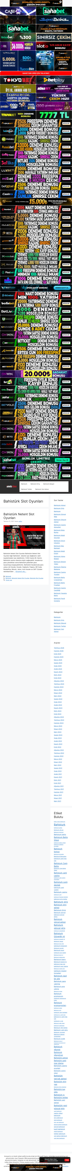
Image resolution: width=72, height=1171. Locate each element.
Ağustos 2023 (59, 717)
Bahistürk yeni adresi (59, 1101)
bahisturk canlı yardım (59, 889)
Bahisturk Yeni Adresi (42, 489)
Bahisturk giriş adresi (60, 906)
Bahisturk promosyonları (60, 1004)
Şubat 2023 (58, 735)
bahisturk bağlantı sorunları (58, 845)
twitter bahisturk (59, 1134)
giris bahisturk (58, 1118)
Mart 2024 (57, 696)
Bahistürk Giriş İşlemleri (60, 1087)
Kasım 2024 (58, 672)
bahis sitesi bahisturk (59, 821)
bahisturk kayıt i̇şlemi (60, 952)
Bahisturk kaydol (58, 948)
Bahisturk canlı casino (60, 874)
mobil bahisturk (58, 1131)
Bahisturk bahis (60, 835)
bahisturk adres (58, 827)
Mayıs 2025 (58, 660)
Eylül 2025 (57, 654)
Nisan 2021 (58, 798)
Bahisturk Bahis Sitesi (61, 838)
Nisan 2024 (58, 693)
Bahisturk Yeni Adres (60, 1028)
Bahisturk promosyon (58, 995)
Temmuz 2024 (59, 684)
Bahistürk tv (59, 1095)
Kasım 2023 (58, 708)
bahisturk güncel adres (59, 916)
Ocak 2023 (58, 738)
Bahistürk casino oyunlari (60, 1067)
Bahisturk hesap (58, 941)
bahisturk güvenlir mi (59, 939)
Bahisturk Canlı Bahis (60, 864)
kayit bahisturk (59, 1129)
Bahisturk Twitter (26, 489)
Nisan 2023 (58, 729)
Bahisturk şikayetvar (58, 1053)
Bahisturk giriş (61, 902)
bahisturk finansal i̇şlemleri (61, 897)
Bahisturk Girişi (60, 910)
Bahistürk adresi (61, 1058)
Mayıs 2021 (58, 795)
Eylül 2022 (57, 747)
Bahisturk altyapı (58, 830)
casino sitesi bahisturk (58, 1114)
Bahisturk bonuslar (59, 854)
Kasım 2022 (58, 744)
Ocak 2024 (58, 702)
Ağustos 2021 (59, 786)
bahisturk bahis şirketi (60, 842)
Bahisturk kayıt (59, 950)
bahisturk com (57, 894)
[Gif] (36, 201)
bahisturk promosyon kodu (60, 999)
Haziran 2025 (58, 657)
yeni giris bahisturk (59, 1138)
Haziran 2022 (58, 756)
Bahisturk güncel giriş (59, 926)
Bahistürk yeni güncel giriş (60, 1107)
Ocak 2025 (58, 666)
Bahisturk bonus (58, 850)
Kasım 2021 (58, 777)
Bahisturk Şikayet (48, 484)
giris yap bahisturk (59, 1122)
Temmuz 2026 (59, 648)
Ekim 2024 (57, 675)
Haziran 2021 (58, 792)
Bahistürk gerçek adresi (60, 1077)
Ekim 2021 (57, 780)
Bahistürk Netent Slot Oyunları (20, 578)
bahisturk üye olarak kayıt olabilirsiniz (59, 1043)
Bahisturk (24, 484)
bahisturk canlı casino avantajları (59, 878)
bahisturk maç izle (59, 964)
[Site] (36, 123)
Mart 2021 (57, 801)
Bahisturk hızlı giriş (59, 943)
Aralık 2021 (58, 774)
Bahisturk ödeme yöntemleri (59, 1035)
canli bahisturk (58, 1111)
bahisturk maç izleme (61, 966)
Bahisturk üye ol (58, 1041)
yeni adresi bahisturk (60, 1136)
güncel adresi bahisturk (60, 1124)
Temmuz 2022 (59, 753)
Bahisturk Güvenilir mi (59, 935)
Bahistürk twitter (61, 1097)
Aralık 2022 (58, 741)
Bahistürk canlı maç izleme (60, 1061)
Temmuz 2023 (59, 720)
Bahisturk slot (57, 1010)
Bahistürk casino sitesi (60, 1072)
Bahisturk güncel (60, 912)
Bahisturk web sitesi (59, 1023)
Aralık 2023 (58, 705)
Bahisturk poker (58, 991)
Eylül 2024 (57, 678)
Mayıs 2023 (58, 726)
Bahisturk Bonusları (60, 856)
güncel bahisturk (59, 1127)
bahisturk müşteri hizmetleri (60, 972)
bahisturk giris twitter (60, 899)
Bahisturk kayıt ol (58, 955)
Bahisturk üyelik (59, 1039)
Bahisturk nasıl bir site (60, 977)
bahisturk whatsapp (59, 1025)
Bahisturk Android (58, 832)
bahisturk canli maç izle (60, 860)
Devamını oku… (21, 571)
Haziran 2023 (58, 723)
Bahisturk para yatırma (60, 982)
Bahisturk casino (60, 892)
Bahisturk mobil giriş (59, 968)
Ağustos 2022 (59, 750)
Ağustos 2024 (59, 681)
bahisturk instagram (60, 946)
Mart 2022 (57, 765)
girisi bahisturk (58, 1120)
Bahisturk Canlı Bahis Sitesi (60, 869)
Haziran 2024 (58, 687)
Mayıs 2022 (58, 759)
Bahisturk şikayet (58, 1048)
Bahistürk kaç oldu (59, 1090)
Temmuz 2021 (59, 789)
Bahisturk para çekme (59, 988)
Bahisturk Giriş (35, 484)
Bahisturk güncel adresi (60, 920)
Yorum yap (9, 580)
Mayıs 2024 (58, 690)
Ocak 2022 (58, 771)
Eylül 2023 (57, 714)
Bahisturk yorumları (59, 1032)
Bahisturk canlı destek (60, 883)
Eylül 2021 (57, 783)
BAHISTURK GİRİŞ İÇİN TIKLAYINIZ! (36, 73)
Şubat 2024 (58, 699)
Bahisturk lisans (60, 959)
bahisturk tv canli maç (60, 1014)
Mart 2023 (57, 732)
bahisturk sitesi (58, 1008)
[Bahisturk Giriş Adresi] (11, 486)
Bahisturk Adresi (60, 505)
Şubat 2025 (58, 663)
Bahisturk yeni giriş (61, 1030)
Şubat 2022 (58, 768)
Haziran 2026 (58, 651)
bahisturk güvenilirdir (59, 930)
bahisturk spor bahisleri (60, 1012)
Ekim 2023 (57, 711)
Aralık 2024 (58, 669)
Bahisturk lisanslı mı (60, 962)
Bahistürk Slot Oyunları (36, 578)
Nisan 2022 (58, 762)
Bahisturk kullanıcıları (59, 957)
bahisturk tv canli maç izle (60, 1018)
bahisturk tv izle (58, 1021)
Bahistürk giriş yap (60, 1082)
